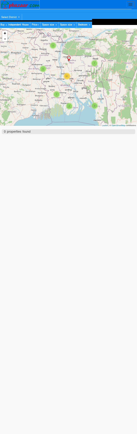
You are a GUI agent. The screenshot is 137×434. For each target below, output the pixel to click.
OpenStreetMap (118, 125)
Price (34, 24)
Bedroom (83, 24)
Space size (48, 24)
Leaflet (105, 125)
